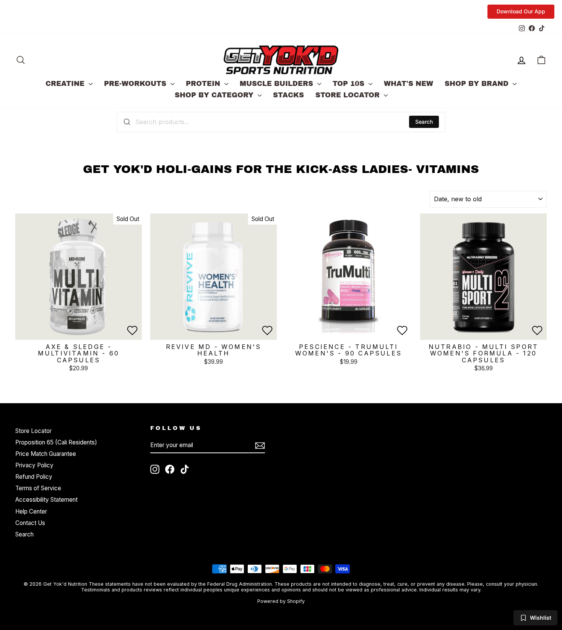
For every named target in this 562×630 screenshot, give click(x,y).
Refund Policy (33, 476)
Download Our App (521, 11)
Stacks (288, 95)
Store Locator (348, 95)
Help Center (31, 511)
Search (424, 121)
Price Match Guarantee (45, 453)
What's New (408, 83)
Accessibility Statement (46, 499)
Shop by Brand (478, 83)
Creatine (66, 83)
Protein (204, 83)
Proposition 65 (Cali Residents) (56, 442)
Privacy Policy (34, 465)
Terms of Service (38, 488)
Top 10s (350, 83)
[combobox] (281, 121)
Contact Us (30, 523)
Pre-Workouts (136, 83)
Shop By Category (215, 95)
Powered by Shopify (281, 601)
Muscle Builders (277, 83)
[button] (132, 330)
